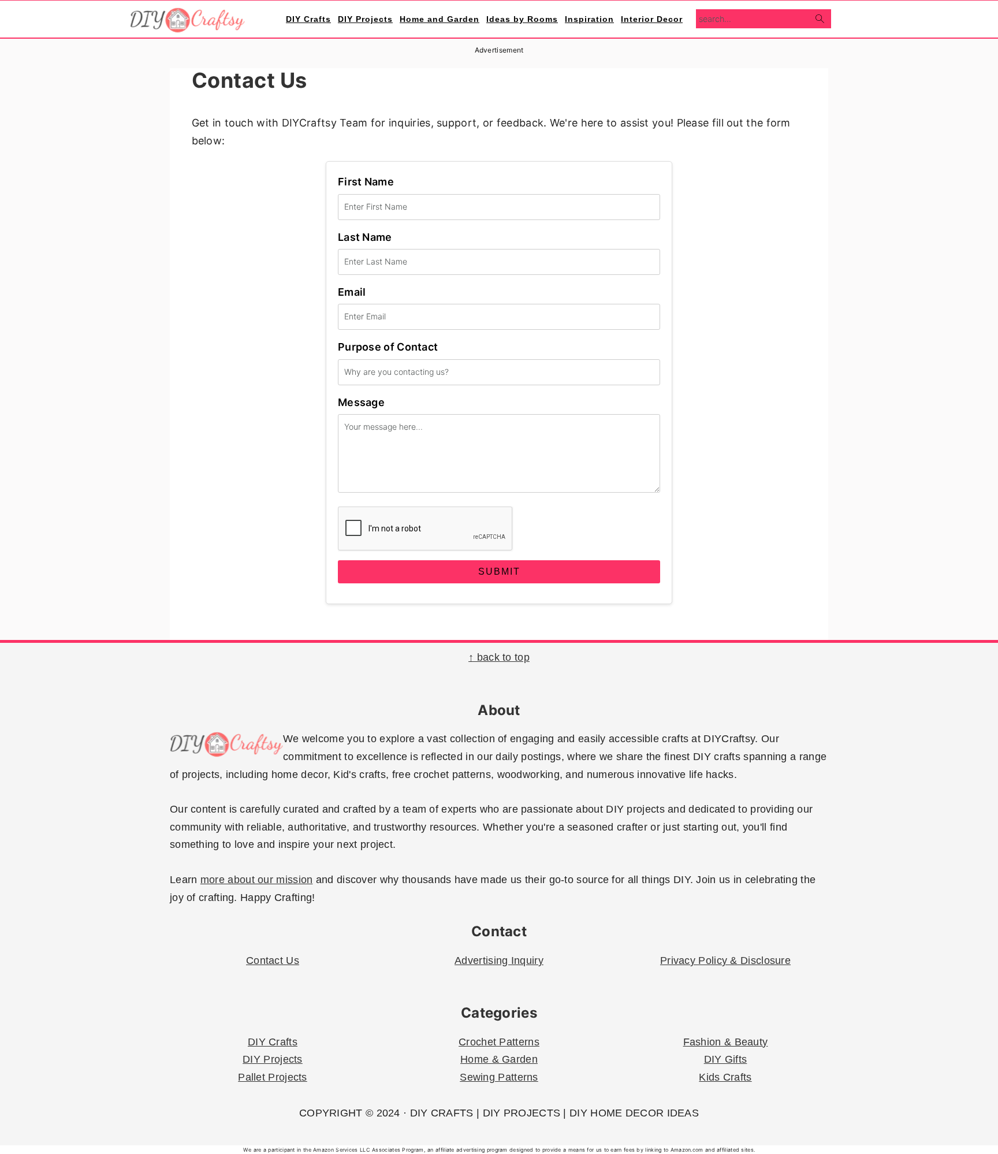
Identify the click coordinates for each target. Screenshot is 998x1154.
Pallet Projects (272, 1077)
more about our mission (256, 879)
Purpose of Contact (388, 347)
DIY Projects (273, 1059)
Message (361, 402)
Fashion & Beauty (725, 1042)
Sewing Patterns (499, 1077)
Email (352, 292)
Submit (499, 571)
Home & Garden (499, 1059)
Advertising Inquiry (499, 960)
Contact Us (272, 960)
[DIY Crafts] (187, 26)
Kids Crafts (725, 1077)
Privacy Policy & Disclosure (725, 960)
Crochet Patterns (499, 1042)
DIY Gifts (725, 1059)
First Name (366, 182)
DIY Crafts (272, 1042)
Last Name (365, 237)
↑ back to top (499, 657)
